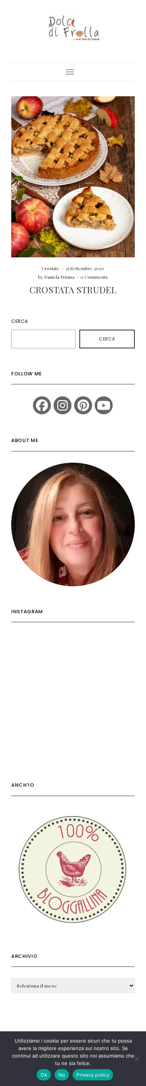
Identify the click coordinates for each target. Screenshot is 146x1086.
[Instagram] (63, 405)
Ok (43, 1075)
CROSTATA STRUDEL (73, 290)
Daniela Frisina (59, 277)
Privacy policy (92, 1075)
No (62, 1075)
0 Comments (94, 277)
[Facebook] (42, 405)
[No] (136, 1058)
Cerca (19, 321)
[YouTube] (104, 405)
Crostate (51, 268)
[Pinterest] (83, 405)
